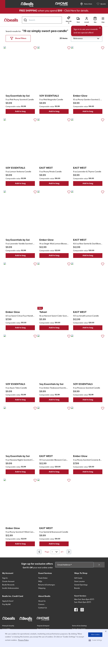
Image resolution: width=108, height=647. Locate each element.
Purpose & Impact (43, 626)
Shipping (41, 588)
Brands (77, 588)
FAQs (40, 581)
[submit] (99, 565)
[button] (95, 640)
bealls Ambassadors (10, 588)
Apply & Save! (7, 601)
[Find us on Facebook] (76, 609)
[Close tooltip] (100, 28)
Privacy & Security (8, 626)
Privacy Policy (23, 640)
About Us (42, 601)
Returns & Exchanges (46, 585)
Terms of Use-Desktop (79, 626)
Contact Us (42, 608)
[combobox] (42, 20)
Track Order (43, 578)
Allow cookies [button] (95, 635)
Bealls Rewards (8, 585)
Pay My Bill (6, 604)
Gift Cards (78, 578)
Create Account (8, 581)
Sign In (5, 578)
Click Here (70, 10)
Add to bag (25, 112)
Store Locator (79, 581)
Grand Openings (81, 585)
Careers (41, 604)
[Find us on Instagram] (82, 609)
